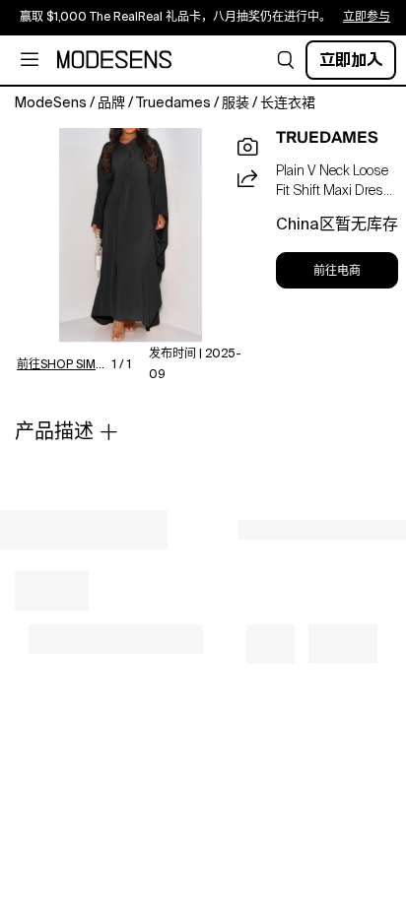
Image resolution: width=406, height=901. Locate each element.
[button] (286, 60)
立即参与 (366, 18)
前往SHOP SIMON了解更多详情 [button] (65, 365)
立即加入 (350, 59)
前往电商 (337, 271)
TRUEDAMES (327, 138)
